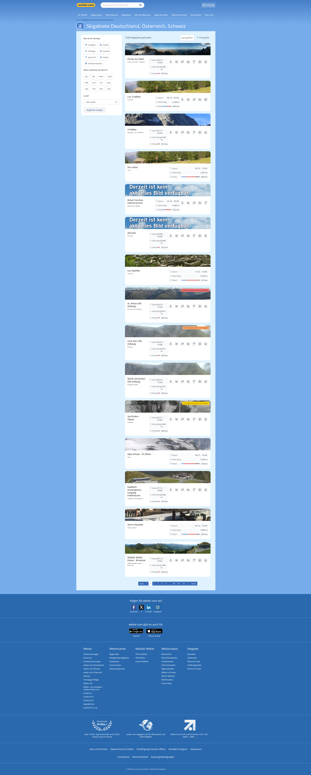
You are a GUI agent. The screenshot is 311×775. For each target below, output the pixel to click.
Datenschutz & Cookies (122, 749)
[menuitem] (82, 14)
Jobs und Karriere (98, 749)
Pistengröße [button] (204, 37)
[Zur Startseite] (86, 5)
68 (174, 583)
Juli (101, 82)
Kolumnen (87, 658)
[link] (82, 15)
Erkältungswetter (194, 665)
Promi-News (166, 683)
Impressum (196, 749)
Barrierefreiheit (140, 756)
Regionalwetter (167, 668)
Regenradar (114, 654)
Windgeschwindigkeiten (119, 658)
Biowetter (191, 654)
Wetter (87, 648)
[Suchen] (140, 5)
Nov (101, 89)
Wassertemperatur (117, 668)
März (101, 76)
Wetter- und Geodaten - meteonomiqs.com (93, 688)
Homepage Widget (91, 679)
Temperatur (114, 661)
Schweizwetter (167, 661)
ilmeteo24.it (88, 700)
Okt (93, 89)
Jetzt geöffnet (187, 37)
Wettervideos (169, 648)
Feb (93, 76)
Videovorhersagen (91, 654)
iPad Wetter (140, 658)
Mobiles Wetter (144, 648)
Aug (108, 82)
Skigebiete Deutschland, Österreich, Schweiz (97, 20)
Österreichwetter (168, 665)
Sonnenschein (115, 665)
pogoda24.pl (88, 704)
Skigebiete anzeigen (94, 110)
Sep (86, 89)
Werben (86, 676)
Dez (109, 89)
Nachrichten (166, 654)
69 (179, 583)
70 (184, 583)
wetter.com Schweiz (91, 668)
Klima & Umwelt (194, 668)
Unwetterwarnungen (92, 661)
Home (78, 20)
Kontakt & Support (178, 749)
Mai (86, 82)
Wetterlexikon (167, 679)
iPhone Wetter (141, 654)
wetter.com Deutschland (93, 665)
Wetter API (87, 683)
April (110, 76)
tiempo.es (87, 693)
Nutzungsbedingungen (162, 756)
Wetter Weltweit (168, 676)
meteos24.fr (88, 696)
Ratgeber (193, 648)
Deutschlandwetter (169, 658)
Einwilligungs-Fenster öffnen (151, 749)
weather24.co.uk (90, 707)
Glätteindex (192, 658)
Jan (86, 76)
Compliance (123, 756)
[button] (101, 102)
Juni (94, 82)
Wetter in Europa (168, 672)
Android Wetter (141, 661)
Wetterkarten (117, 648)
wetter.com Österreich (92, 672)
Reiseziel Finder (193, 661)
